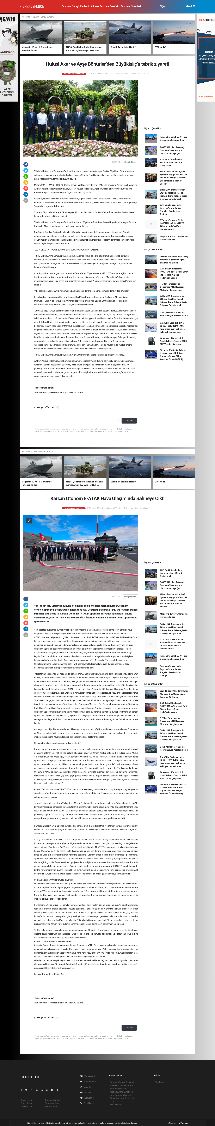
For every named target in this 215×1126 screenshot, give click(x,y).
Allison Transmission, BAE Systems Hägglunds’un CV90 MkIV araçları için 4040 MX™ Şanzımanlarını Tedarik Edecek (173, 177)
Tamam (184, 1123)
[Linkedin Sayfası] (43, 1090)
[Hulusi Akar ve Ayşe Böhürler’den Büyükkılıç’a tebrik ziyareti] (80, 118)
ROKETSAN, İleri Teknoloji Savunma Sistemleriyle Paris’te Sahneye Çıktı (172, 150)
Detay (173, 1123)
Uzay (112, 1101)
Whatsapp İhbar (52, 1103)
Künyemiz (89, 1098)
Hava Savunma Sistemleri (43, 451)
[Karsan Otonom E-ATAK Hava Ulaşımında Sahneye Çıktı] (80, 552)
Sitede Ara (160, 1082)
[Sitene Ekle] (59, 1090)
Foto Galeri (89, 1076)
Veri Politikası (27, 1106)
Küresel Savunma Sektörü (104, 6)
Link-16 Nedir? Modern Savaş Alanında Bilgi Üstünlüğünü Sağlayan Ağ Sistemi (174, 259)
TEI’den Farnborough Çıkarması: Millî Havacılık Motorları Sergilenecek (172, 287)
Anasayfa (26, 17)
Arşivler (88, 1092)
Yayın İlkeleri (26, 1103)
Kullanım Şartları (52, 1100)
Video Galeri (90, 1081)
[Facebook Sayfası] (22, 1090)
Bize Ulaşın (88, 1103)
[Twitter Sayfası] (27, 1090)
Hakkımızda (26, 1100)
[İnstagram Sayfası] (33, 1090)
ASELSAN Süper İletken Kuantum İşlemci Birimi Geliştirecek (171, 162)
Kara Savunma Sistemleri (121, 1092)
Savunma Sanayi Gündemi (75, 6)
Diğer (163, 6)
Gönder (129, 421)
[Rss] (48, 1090)
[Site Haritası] (53, 1090)
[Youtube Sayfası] (38, 1090)
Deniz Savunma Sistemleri (122, 1098)
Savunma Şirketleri (131, 6)
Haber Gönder (51, 1106)
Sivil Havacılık (116, 1105)
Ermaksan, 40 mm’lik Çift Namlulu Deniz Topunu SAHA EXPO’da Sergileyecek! (173, 341)
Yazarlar (88, 1087)
